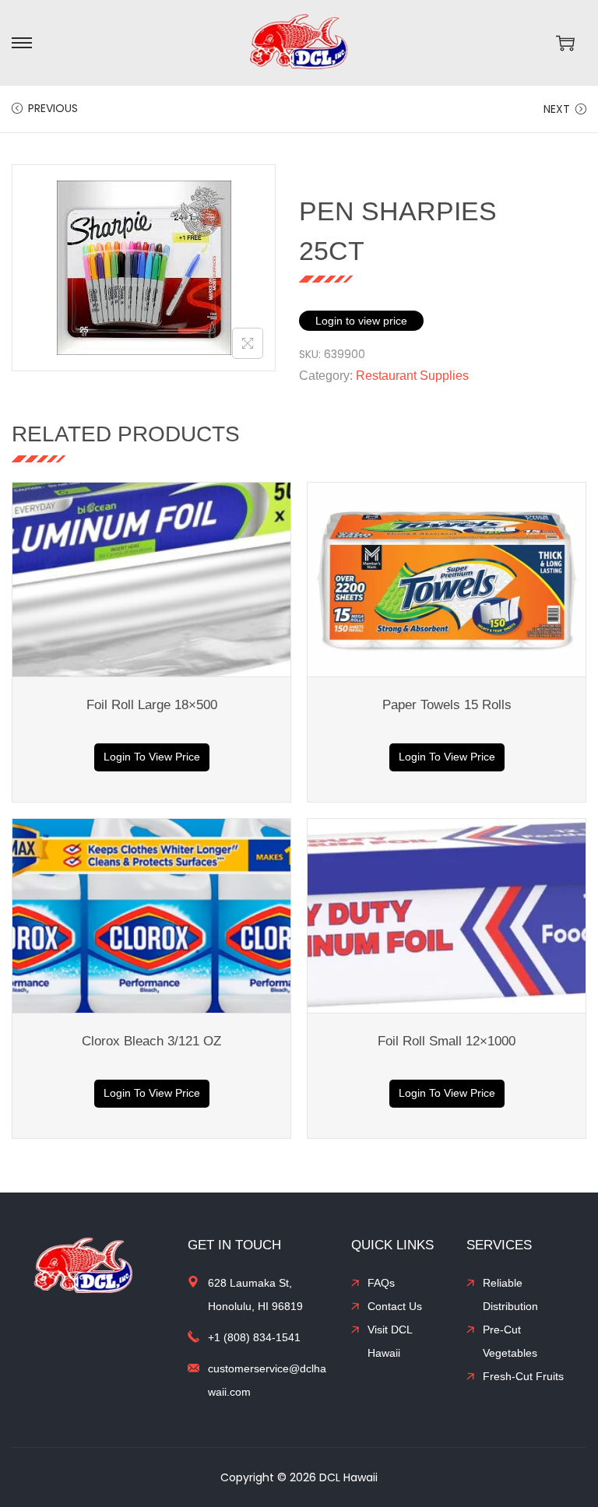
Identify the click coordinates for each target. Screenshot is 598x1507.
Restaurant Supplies (412, 375)
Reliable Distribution (510, 1294)
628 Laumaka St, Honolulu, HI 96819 (255, 1294)
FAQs (381, 1283)
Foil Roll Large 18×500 (151, 704)
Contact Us (395, 1306)
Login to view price (361, 320)
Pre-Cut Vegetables (510, 1341)
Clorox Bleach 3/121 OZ (151, 1041)
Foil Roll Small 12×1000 (446, 1041)
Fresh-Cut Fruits (523, 1376)
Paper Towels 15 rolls (447, 704)
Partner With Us (581, 1374)
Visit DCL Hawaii (390, 1341)
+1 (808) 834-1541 (254, 1337)
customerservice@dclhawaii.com (267, 1380)
